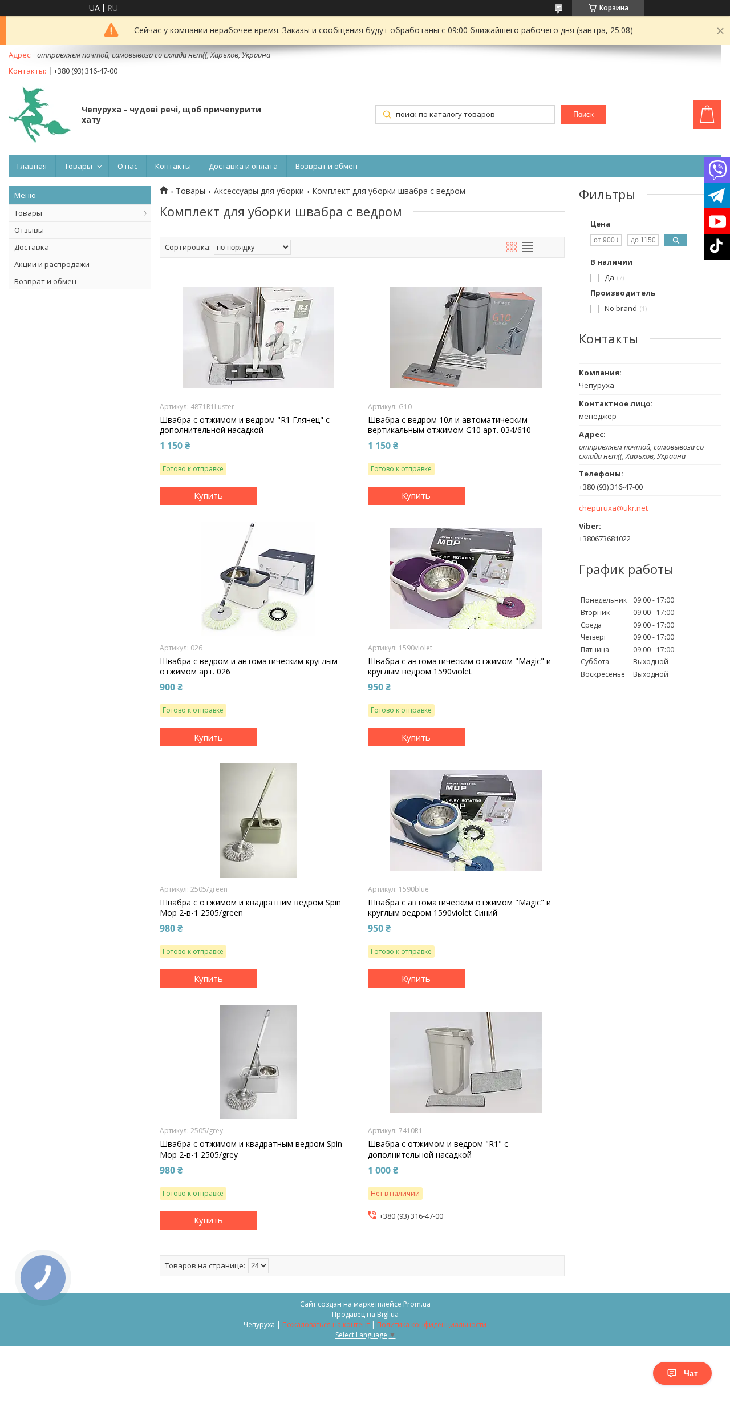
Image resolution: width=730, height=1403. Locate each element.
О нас (127, 166)
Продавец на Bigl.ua (365, 1314)
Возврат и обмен (326, 166)
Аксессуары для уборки (259, 191)
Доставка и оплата (243, 166)
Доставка (31, 247)
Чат (691, 1373)
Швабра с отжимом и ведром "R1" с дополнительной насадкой (438, 1149)
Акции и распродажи (52, 264)
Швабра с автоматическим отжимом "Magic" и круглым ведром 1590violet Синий (459, 907)
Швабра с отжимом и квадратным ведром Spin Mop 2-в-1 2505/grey (251, 1149)
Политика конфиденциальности (431, 1324)
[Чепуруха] (40, 115)
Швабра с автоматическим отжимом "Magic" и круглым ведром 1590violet (459, 666)
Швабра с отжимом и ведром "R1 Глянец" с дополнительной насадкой (245, 425)
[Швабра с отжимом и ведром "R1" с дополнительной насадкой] (466, 1062)
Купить (208, 495)
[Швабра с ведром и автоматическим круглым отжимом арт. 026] (258, 579)
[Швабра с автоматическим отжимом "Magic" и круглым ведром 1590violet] (466, 579)
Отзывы (29, 230)
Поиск (583, 114)
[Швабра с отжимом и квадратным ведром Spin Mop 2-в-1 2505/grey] (258, 1062)
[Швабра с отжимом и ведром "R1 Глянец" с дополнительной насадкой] (258, 338)
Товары (78, 166)
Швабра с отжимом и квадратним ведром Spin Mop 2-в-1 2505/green (250, 907)
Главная (32, 166)
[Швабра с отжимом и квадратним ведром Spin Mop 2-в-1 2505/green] (258, 820)
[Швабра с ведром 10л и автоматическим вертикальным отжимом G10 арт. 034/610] (466, 338)
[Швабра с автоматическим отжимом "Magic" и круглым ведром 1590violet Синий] (466, 820)
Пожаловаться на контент (326, 1324)
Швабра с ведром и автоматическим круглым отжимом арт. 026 (249, 666)
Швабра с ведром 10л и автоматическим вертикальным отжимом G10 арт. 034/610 (449, 425)
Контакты (173, 166)
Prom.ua (417, 1304)
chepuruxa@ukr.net (613, 508)
